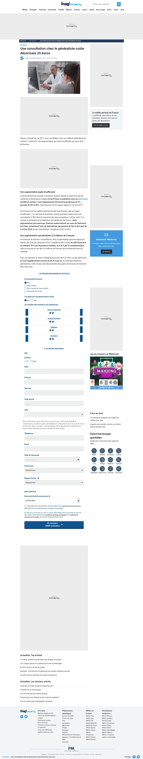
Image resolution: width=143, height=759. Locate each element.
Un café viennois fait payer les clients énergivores (38, 675)
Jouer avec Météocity (45, 730)
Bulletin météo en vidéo (45, 732)
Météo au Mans (107, 718)
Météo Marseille (91, 723)
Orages (64, 728)
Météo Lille (89, 721)
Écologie (33, 10)
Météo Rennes (91, 739)
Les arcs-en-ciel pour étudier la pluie (33, 694)
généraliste (83, 199)
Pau (82, 217)
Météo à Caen (106, 721)
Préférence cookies (44, 720)
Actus (116, 10)
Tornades (65, 742)
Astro (109, 10)
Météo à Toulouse (108, 735)
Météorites (65, 725)
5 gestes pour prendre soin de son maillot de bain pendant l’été (105, 425)
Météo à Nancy (107, 732)
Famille (61, 10)
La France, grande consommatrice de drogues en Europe (40, 660)
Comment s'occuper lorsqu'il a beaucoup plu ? (37, 686)
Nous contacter (43, 723)
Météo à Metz (106, 728)
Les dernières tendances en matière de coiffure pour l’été (104, 419)
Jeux (122, 10)
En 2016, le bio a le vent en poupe (32, 667)
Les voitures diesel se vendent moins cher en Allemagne (41, 664)
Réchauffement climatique (71, 735)
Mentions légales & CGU (45, 713)
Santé (91, 10)
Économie (52, 10)
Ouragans (65, 730)
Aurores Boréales (68, 716)
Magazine (23, 41)
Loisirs (84, 10)
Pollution (65, 732)
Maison (69, 10)
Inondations (66, 723)
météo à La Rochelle (108, 737)
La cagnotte (42, 727)
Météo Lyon (90, 718)
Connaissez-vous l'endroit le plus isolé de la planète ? (40, 697)
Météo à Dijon (106, 725)
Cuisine (77, 10)
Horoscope (100, 10)
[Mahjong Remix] (106, 373)
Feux (63, 721)
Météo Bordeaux (91, 725)
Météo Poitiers (91, 737)
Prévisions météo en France (47, 725)
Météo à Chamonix (108, 723)
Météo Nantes (90, 728)
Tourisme (42, 10)
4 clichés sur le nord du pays (30, 690)
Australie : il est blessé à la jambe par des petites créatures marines (45, 671)
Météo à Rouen (107, 716)
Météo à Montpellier (108, 730)
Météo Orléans (91, 730)
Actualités (33, 41)
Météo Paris (90, 716)
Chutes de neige (67, 718)
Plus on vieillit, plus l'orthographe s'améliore (36, 701)
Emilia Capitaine (36, 58)
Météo (25, 10)
